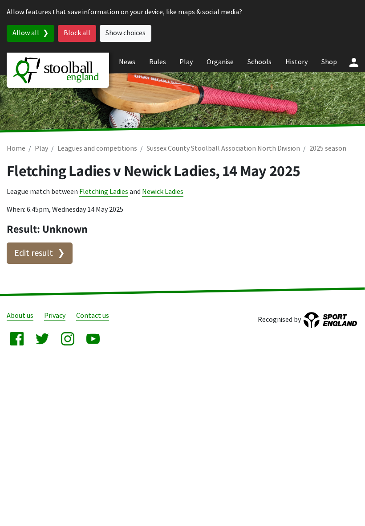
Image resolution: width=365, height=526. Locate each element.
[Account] (354, 62)
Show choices (125, 33)
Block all (77, 33)
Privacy (54, 316)
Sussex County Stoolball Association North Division (223, 148)
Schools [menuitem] (259, 62)
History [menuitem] (296, 62)
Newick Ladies (162, 192)
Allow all (25, 33)
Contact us (92, 316)
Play (41, 148)
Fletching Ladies (103, 192)
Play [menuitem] (186, 62)
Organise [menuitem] (220, 62)
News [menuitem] (127, 62)
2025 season (327, 148)
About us (20, 316)
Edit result (33, 253)
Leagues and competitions (97, 148)
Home (16, 148)
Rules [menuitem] (157, 62)
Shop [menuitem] (329, 62)
